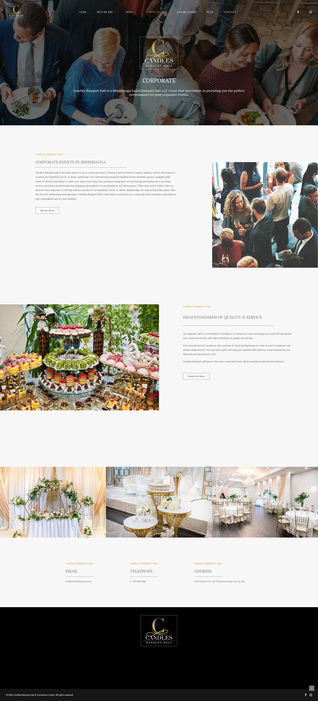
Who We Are (105, 12)
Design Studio (187, 12)
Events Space (155, 12)
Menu (129, 12)
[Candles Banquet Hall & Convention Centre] (16, 12)
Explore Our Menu (196, 376)
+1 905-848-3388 (138, 581)
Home (83, 12)
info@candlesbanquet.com (79, 581)
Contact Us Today (159, 679)
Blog (210, 12)
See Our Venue (47, 210)
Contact (230, 12)
